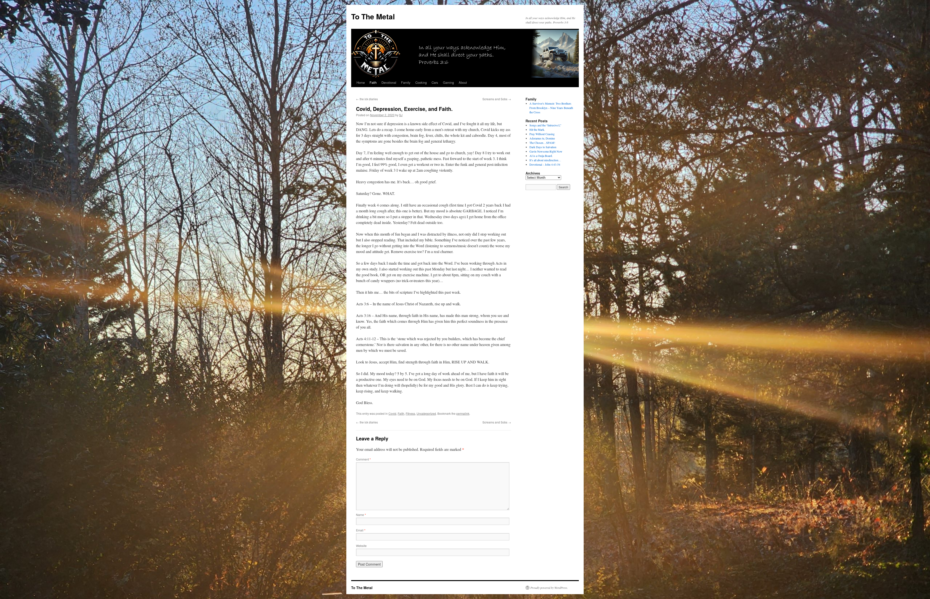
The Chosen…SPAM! (542, 143)
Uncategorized (426, 413)
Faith (373, 82)
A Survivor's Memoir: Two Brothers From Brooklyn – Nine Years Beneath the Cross (551, 107)
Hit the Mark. (537, 129)
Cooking (421, 82)
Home (360, 82)
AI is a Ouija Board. (541, 156)
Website (361, 546)
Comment (363, 459)
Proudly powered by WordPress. (549, 588)
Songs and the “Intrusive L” (545, 125)
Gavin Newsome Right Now (545, 151)
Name (361, 515)
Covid (392, 413)
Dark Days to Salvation (542, 147)
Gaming (448, 82)
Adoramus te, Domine (542, 138)
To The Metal (373, 16)
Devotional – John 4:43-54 (544, 164)
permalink (462, 413)
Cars (435, 82)
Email (360, 530)
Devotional (388, 82)
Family (406, 82)
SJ (401, 115)
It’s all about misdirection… (545, 160)
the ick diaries (367, 99)
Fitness (410, 413)
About (463, 82)
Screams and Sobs (496, 99)
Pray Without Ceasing (542, 134)
